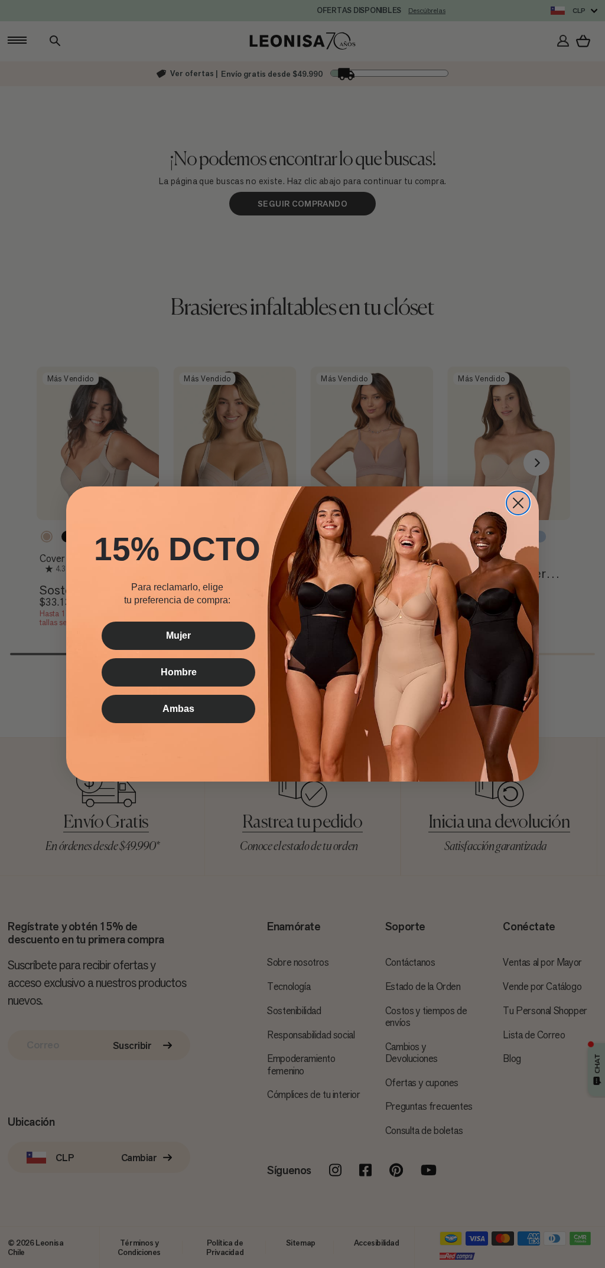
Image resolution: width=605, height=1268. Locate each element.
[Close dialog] (518, 503)
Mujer (178, 635)
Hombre (179, 672)
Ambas (178, 709)
